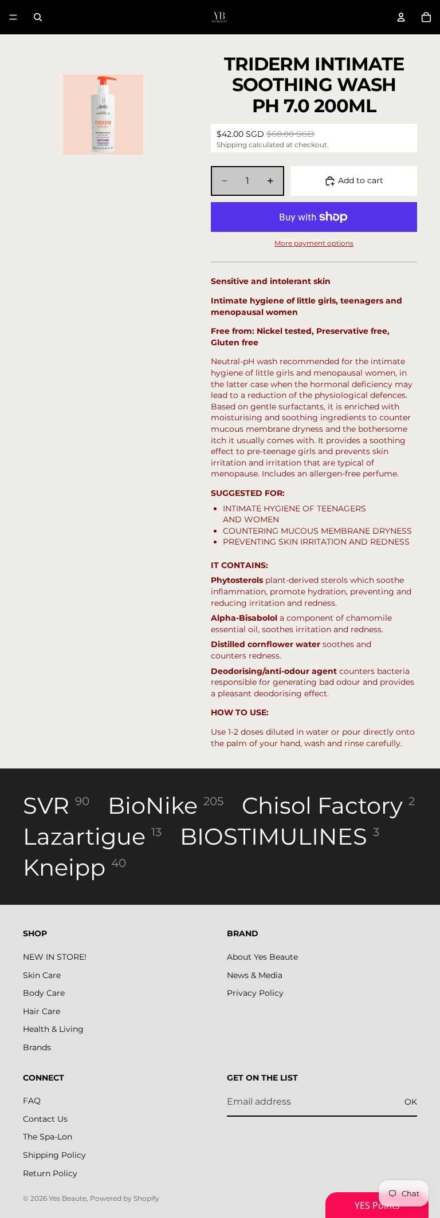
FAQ (32, 1100)
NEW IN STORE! (55, 957)
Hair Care (41, 1011)
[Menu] (13, 17)
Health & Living (53, 1029)
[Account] (401, 17)
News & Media (254, 974)
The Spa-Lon (47, 1137)
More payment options (313, 243)
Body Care (44, 993)
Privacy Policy (255, 993)
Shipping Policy (54, 1155)
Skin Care (42, 974)
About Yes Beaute (262, 957)
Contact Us (45, 1119)
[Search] (37, 17)
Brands (37, 1047)
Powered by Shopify (124, 1198)
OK (410, 1101)
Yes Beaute (68, 1198)
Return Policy (50, 1173)
